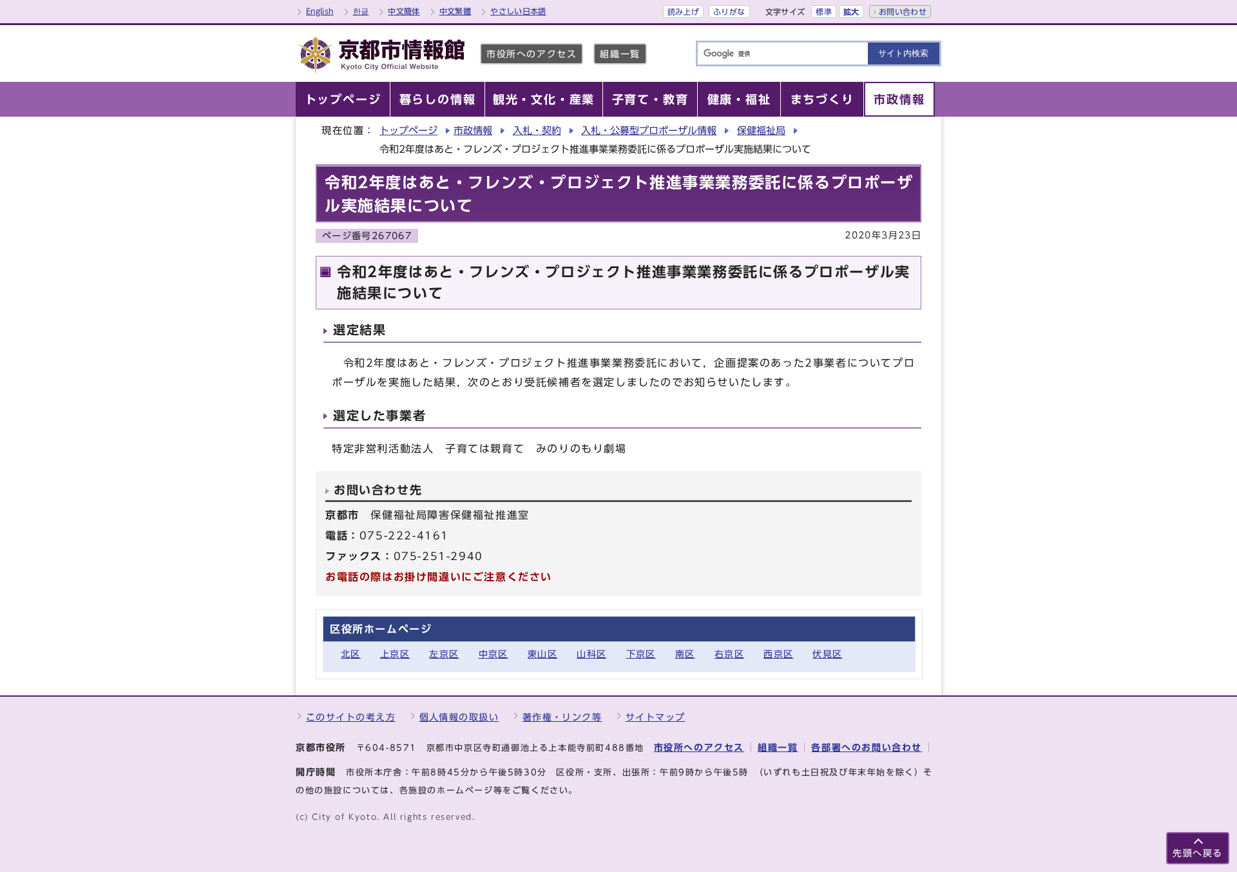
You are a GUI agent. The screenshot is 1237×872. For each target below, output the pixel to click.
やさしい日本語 (518, 11)
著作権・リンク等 (562, 717)
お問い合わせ (902, 11)
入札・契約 (537, 130)
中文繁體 (455, 11)
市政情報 (473, 130)
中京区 (493, 654)
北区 (351, 654)
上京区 (395, 654)
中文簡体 (403, 11)
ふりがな (729, 11)
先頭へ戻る (1198, 853)
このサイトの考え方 (351, 717)
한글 (361, 11)
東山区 (542, 654)
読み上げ (683, 11)
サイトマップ (656, 717)
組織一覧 (620, 54)
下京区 (641, 654)
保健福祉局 (761, 130)
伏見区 (827, 654)
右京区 (729, 654)
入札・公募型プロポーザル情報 (648, 130)
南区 (685, 654)
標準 (824, 11)
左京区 (444, 654)
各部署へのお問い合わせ (866, 747)
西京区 (778, 654)
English (320, 11)
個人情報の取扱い (459, 717)
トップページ (408, 130)
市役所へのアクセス (531, 54)
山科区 (591, 654)
